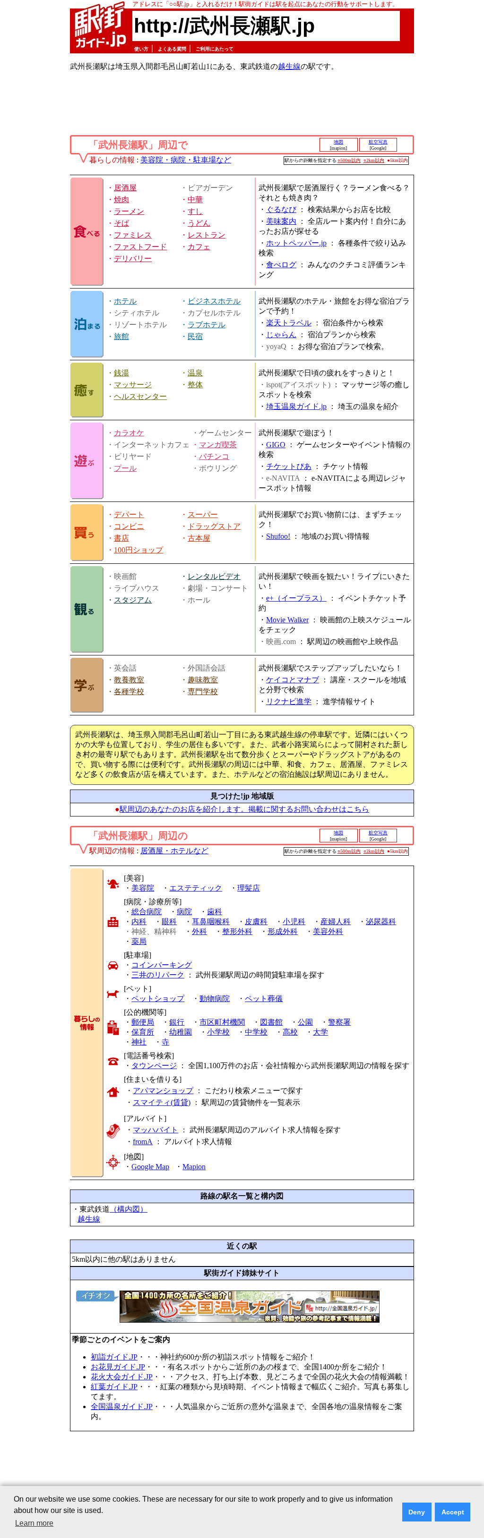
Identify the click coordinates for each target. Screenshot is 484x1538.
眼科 (169, 922)
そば (121, 223)
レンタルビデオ (214, 576)
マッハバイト (155, 1130)
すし (195, 211)
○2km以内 (373, 160)
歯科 (214, 912)
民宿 (195, 336)
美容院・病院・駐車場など (185, 160)
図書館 (271, 1022)
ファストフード (140, 247)
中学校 (256, 1032)
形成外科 (283, 931)
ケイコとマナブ (292, 680)
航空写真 (378, 141)
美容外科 (328, 931)
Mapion (194, 1167)
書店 (121, 538)
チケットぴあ (288, 466)
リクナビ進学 (288, 701)
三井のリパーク (157, 975)
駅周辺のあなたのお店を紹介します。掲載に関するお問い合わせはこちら (244, 809)
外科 (199, 931)
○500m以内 (349, 160)
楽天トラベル (288, 323)
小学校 (218, 1032)
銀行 (176, 1022)
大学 (320, 1032)
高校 (290, 1032)
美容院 (142, 888)
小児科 (294, 922)
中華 (195, 199)
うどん (199, 223)
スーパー (203, 514)
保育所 (142, 1032)
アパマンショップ (163, 1091)
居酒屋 (125, 188)
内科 (139, 922)
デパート (129, 514)
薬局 (139, 941)
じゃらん (281, 335)
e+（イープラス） (296, 598)
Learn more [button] (34, 1523)
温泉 (195, 373)
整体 (195, 385)
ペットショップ (157, 998)
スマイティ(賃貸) (161, 1102)
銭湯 (121, 373)
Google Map (150, 1167)
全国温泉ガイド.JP (122, 1406)
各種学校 (129, 692)
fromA (143, 1142)
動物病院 (214, 998)
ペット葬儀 (264, 998)
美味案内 (281, 221)
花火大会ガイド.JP (122, 1377)
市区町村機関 (222, 1022)
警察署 (339, 1022)
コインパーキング (161, 965)
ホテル (125, 301)
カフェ (199, 247)
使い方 (141, 48)
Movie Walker (287, 620)
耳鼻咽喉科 (211, 922)
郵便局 (142, 1022)
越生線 (289, 66)
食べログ (281, 265)
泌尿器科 (381, 922)
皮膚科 (256, 922)
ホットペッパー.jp (296, 243)
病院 (184, 912)
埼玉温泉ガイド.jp (296, 406)
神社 (139, 1042)
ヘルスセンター (140, 396)
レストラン (206, 235)
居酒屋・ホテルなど (174, 851)
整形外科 (237, 931)
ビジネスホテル (214, 301)
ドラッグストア (214, 526)
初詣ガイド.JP (114, 1357)
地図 (338, 141)
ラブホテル (206, 325)
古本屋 (199, 538)
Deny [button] (416, 1512)
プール (125, 468)
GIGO (275, 445)
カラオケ (129, 433)
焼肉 (121, 199)
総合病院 (146, 912)
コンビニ (129, 526)
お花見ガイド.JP (118, 1367)
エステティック (195, 888)
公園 (305, 1022)
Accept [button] (452, 1512)
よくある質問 (172, 48)
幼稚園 (180, 1032)
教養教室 (129, 680)
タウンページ (154, 1066)
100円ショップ (138, 550)
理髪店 (248, 888)
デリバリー (133, 259)
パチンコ (214, 456)
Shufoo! (278, 536)
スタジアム (133, 600)
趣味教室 (203, 680)
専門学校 (203, 692)
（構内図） (128, 1209)
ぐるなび (281, 209)
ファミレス (133, 235)
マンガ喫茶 (218, 445)
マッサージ (133, 385)
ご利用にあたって (214, 48)
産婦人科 (335, 922)
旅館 (121, 336)
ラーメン (129, 211)
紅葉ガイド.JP (114, 1387)
